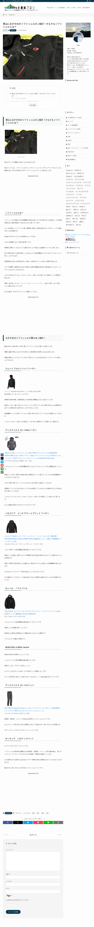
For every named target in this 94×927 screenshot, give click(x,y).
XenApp (69, 176)
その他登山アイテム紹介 (75, 117)
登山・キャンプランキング (72, 242)
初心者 (82, 206)
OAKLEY (80, 173)
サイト (8, 888)
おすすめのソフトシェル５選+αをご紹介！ (26, 101)
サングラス (70, 185)
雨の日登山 (70, 224)
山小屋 (69, 212)
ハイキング (70, 194)
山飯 (76, 212)
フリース (83, 197)
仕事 (69, 136)
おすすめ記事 (78, 176)
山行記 (70, 140)
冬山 (74, 206)
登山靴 (82, 218)
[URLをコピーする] (58, 822)
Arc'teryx (69, 170)
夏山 (33, 813)
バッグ (78, 194)
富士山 (83, 209)
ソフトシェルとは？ (20, 98)
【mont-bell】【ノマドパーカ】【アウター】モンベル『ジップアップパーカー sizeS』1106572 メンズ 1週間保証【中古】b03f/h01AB (33, 612)
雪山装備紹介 (71, 159)
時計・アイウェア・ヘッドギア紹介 (78, 148)
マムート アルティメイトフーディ (32, 283)
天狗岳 (75, 209)
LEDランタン (70, 173)
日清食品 (69, 215)
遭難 (81, 221)
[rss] (87, 1)
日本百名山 (84, 212)
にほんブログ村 (69, 236)
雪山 (47, 813)
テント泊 (69, 191)
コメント (9, 850)
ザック (87, 185)
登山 (38, 813)
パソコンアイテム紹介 (74, 129)
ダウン (80, 188)
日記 (69, 144)
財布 (75, 221)
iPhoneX (78, 170)
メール (8, 881)
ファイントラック (71, 197)
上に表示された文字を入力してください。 (18, 900)
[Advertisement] (33, 190)
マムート (69, 200)
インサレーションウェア (73, 182)
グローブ (86, 182)
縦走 (43, 813)
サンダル (79, 185)
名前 (8, 874)
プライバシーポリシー (74, 132)
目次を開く (33, 105)
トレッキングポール (81, 191)
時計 (84, 215)
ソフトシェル (26, 813)
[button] (8, 822)
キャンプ (70, 121)
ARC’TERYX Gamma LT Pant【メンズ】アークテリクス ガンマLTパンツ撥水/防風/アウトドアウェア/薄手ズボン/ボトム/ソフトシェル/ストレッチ (32, 709)
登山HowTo (13, 30)
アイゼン (69, 179)
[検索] (90, 1)
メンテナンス (79, 200)
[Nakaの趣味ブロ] (21, 7)
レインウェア (85, 203)
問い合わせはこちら (73, 253)
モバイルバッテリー (72, 203)
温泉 (68, 218)
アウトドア (18, 813)
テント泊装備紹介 (73, 125)
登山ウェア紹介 (72, 155)
